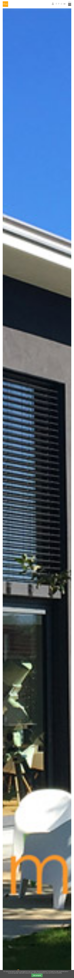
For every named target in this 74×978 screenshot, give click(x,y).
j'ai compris (37, 975)
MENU (69, 2)
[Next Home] (8, 4)
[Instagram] (61, 4)
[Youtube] (64, 4)
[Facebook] (56, 4)
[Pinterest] (58, 4)
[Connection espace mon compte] (53, 3)
